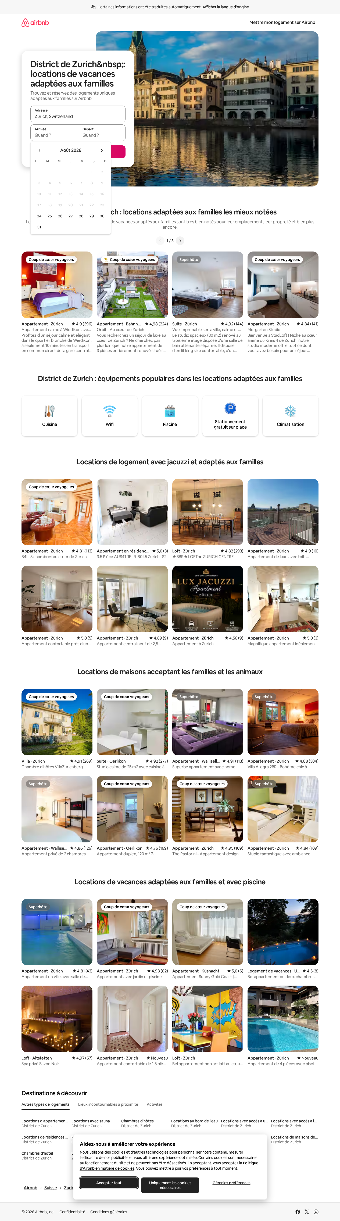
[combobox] (78, 116)
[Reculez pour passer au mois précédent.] (39, 150)
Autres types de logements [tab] (46, 1104)
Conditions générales (108, 1211)
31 (39, 227)
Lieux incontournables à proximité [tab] (108, 1104)
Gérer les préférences (231, 1182)
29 (92, 216)
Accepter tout (108, 1182)
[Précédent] (160, 240)
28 (81, 216)
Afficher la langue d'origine (225, 7)
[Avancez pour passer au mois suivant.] (101, 150)
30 (102, 216)
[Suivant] (180, 240)
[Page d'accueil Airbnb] (35, 22)
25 (50, 216)
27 (71, 216)
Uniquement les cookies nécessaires (170, 1185)
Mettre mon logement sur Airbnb (282, 22)
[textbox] (54, 135)
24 (39, 216)
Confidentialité (72, 1211)
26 (60, 216)
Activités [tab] (155, 1104)
